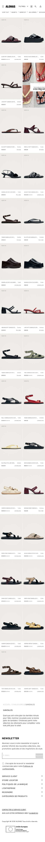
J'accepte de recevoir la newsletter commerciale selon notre (18, 766)
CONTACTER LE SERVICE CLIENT (14, 810)
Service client (9, 776)
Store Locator (10, 780)
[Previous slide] (3, 38)
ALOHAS (19, 821)
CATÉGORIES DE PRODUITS (14, 796)
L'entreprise (8, 788)
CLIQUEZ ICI (33, 813)
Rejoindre (7, 792)
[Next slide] (19, 38)
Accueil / (7, 704)
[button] (3, 6)
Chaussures (18, 704)
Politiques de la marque (15, 784)
